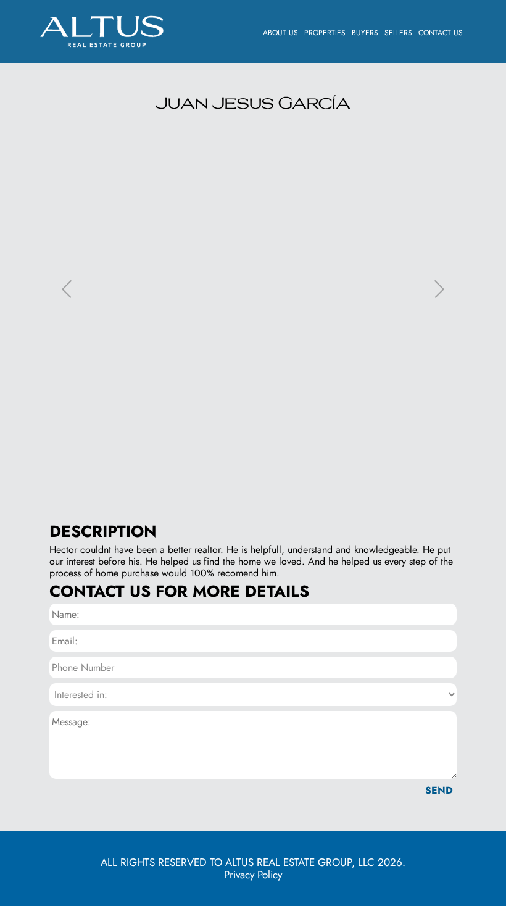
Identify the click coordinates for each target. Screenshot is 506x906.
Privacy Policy (253, 874)
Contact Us (440, 32)
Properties (325, 32)
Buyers (365, 32)
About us (280, 32)
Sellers (398, 32)
